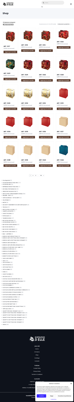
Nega (51, 396)
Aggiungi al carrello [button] (10, 52)
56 (41, 175)
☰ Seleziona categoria (9, 22)
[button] (71, 383)
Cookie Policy (53, 399)
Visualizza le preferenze (64, 396)
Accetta (41, 396)
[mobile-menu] (69, 4)
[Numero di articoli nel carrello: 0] (42, 6)
